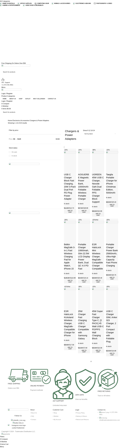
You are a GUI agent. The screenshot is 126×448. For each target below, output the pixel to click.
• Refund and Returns (82, 419)
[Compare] (66, 165)
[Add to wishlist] (66, 170)
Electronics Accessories (21, 120)
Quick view (71, 165)
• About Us (33, 413)
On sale (14, 152)
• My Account (57, 419)
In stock (14, 156)
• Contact (33, 419)
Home (10, 120)
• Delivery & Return (81, 416)
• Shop (55, 413)
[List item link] (108, 417)
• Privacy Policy (80, 413)
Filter (58, 139)
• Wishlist (55, 416)
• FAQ (32, 416)
